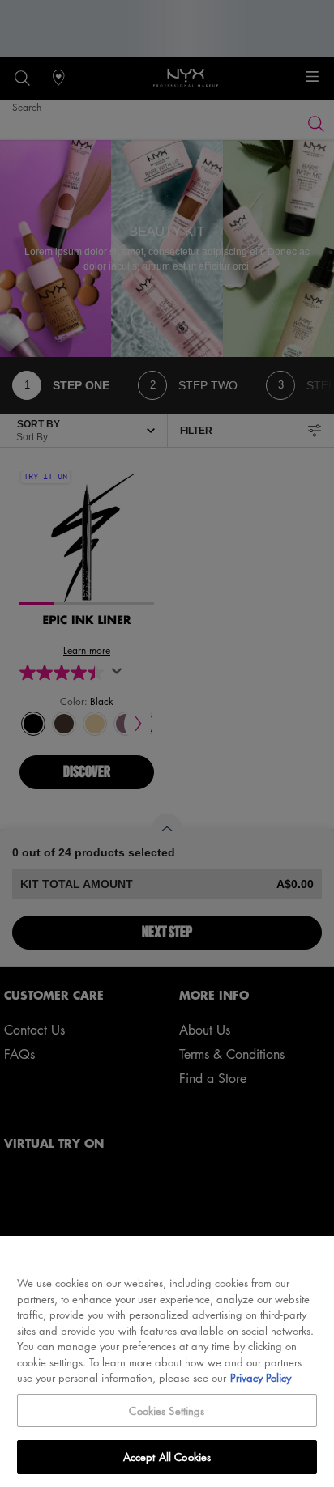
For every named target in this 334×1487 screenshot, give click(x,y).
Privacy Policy (260, 1377)
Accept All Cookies (167, 1456)
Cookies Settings (166, 1410)
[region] (167, 1361)
